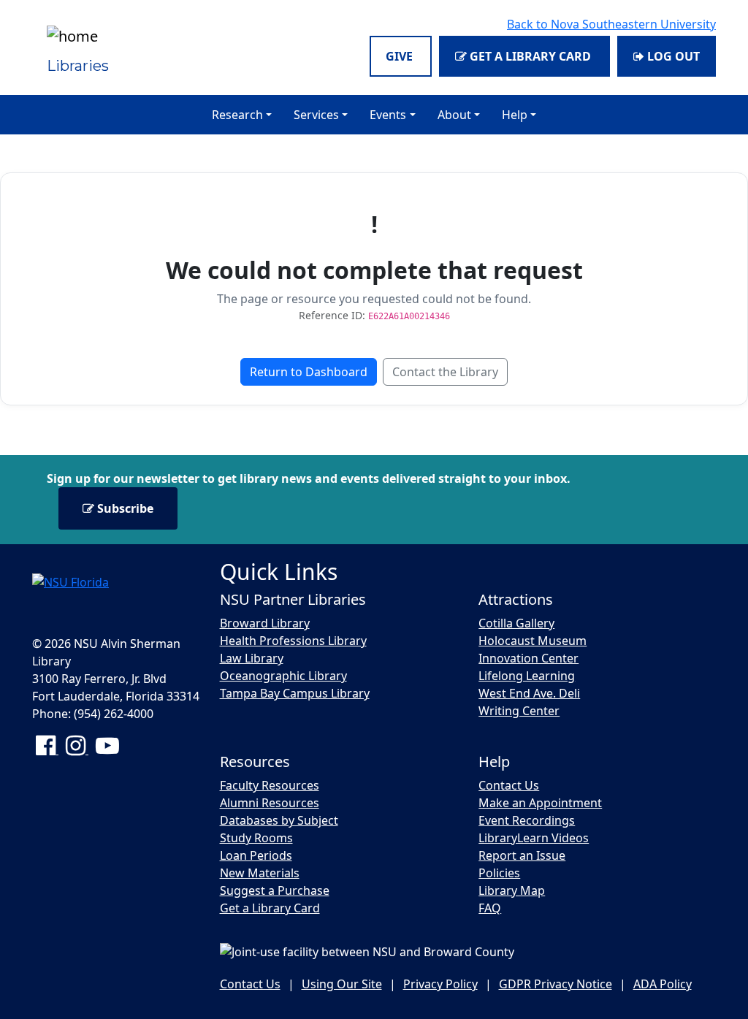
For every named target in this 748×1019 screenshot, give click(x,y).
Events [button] (388, 115)
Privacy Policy (440, 984)
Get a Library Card (530, 56)
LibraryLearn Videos (533, 838)
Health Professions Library (293, 641)
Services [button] (316, 115)
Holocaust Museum (532, 641)
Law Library (251, 658)
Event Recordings (526, 820)
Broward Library (265, 623)
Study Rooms (256, 838)
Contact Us (508, 785)
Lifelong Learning (526, 676)
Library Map (511, 890)
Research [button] (237, 115)
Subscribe (123, 508)
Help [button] (514, 115)
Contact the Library (445, 372)
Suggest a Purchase (274, 890)
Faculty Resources (269, 785)
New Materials (259, 873)
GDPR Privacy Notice (555, 984)
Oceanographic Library (283, 676)
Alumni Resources (269, 803)
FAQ (489, 908)
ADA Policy (662, 984)
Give (401, 56)
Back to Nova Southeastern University (611, 24)
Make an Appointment (540, 803)
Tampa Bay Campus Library (295, 693)
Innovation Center (528, 658)
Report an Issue (521, 855)
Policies (499, 873)
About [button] (454, 115)
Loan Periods (256, 855)
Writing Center (519, 711)
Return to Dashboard (308, 372)
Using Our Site (342, 984)
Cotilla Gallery (516, 623)
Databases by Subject (279, 820)
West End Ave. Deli (529, 693)
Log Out (672, 56)
